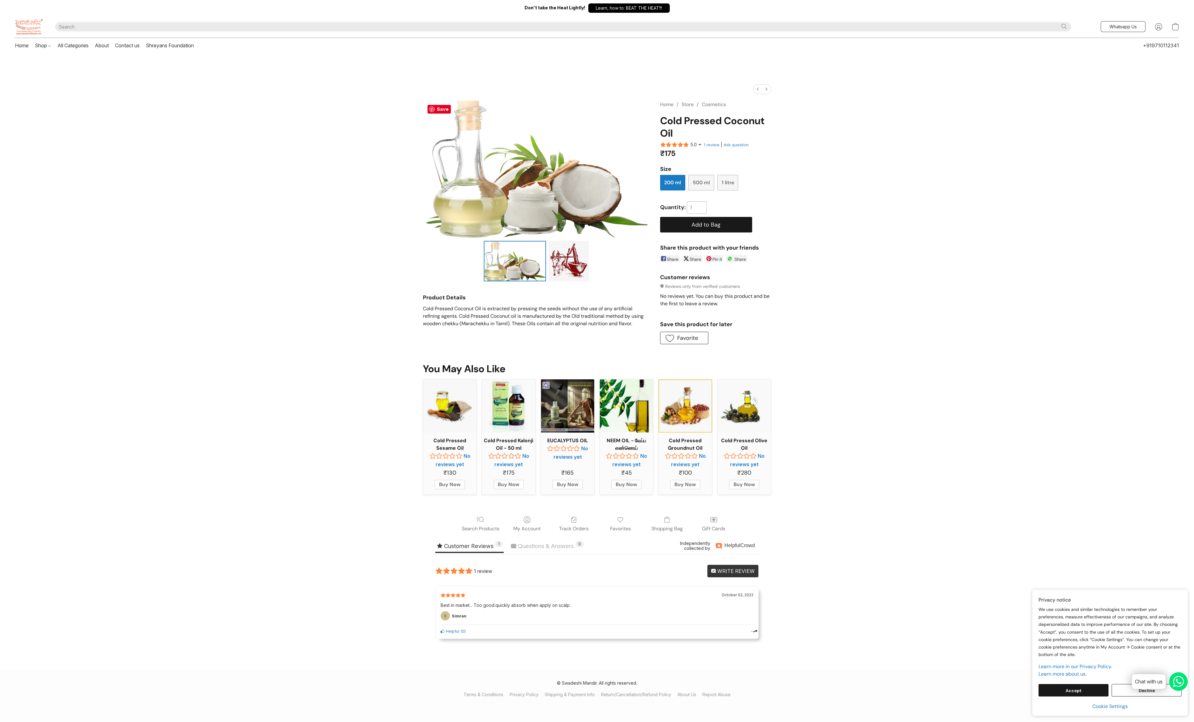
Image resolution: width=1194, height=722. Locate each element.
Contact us (127, 45)
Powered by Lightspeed (597, 705)
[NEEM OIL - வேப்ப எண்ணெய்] (626, 406)
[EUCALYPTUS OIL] (567, 406)
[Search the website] (1064, 26)
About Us (687, 694)
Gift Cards (713, 528)
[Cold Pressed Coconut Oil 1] (568, 261)
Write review (735, 571)
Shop (41, 45)
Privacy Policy (524, 694)
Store (688, 104)
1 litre (728, 182)
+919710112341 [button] (1161, 45)
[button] (629, 8)
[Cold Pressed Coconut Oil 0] (515, 261)
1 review (712, 144)
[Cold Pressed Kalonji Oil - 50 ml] (508, 406)
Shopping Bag (667, 528)
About (102, 45)
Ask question (736, 144)
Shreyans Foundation (170, 45)
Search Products (480, 528)
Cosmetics (714, 104)
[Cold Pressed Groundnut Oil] (685, 406)
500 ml (701, 182)
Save (443, 109)
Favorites (620, 528)
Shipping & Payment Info (570, 694)
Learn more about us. (1062, 674)
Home (22, 45)
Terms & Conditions (483, 694)
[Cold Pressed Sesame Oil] (449, 406)
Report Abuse (716, 694)
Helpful (452, 631)
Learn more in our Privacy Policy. (1075, 666)
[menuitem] (757, 89)
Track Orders (574, 528)
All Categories (73, 45)
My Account (527, 528)
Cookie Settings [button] (1110, 706)
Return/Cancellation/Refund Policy (636, 694)
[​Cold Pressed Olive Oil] (744, 406)
